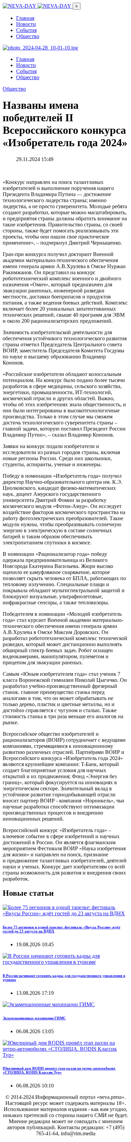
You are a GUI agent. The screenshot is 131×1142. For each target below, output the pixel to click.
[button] (77, 6)
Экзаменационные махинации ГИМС (34, 1018)
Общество (27, 36)
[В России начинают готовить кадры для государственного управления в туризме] (65, 962)
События (26, 30)
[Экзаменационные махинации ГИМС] (49, 1004)
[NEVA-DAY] (38, 6)
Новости (26, 24)
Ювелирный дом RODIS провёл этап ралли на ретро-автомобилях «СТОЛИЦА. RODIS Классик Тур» (59, 1070)
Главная (25, 18)
